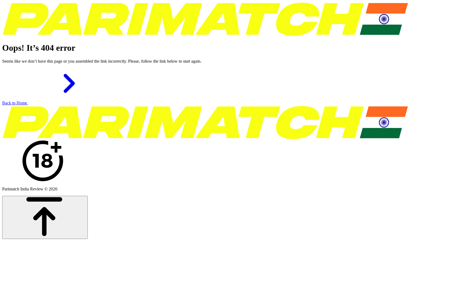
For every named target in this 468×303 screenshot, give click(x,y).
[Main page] (205, 34)
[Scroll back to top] (45, 217)
